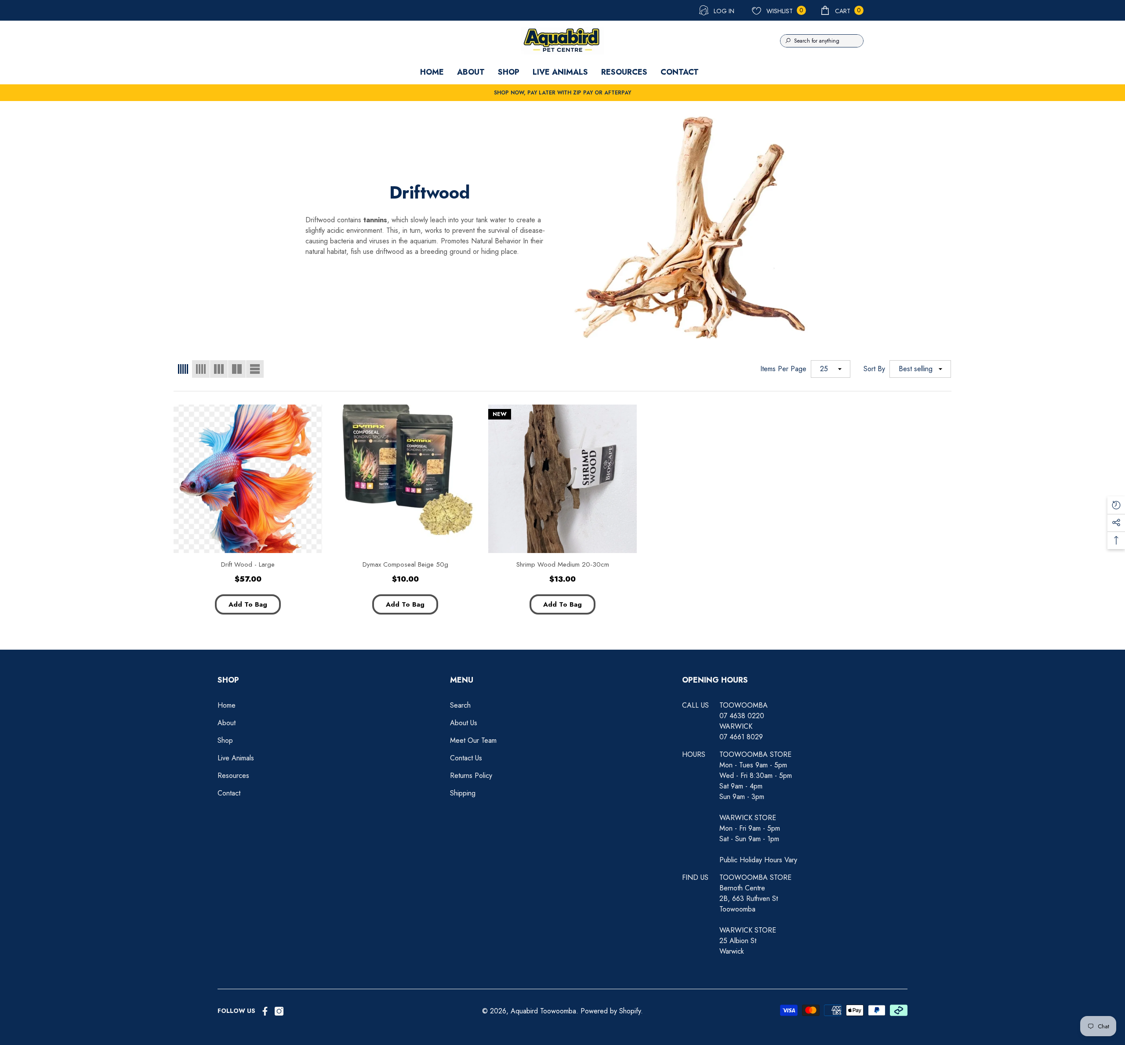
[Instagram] (279, 1011)
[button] (842, 10)
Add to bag (248, 604)
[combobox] (828, 41)
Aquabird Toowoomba (543, 1011)
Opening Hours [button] (715, 680)
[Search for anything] (822, 40)
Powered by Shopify (611, 1011)
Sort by (874, 369)
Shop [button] (228, 680)
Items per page (783, 369)
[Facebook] (265, 1011)
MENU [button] (461, 680)
